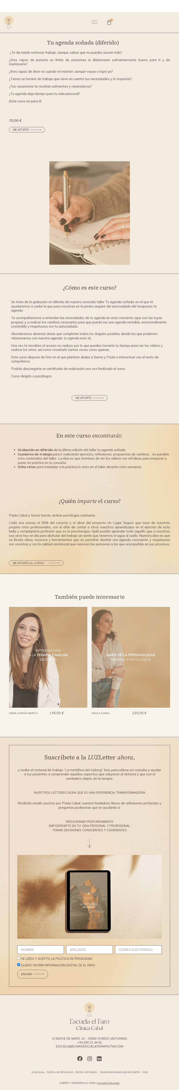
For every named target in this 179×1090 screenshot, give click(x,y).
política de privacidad (73, 959)
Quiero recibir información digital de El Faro (58, 965)
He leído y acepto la (56, 959)
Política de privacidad (60, 1072)
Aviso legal (38, 1072)
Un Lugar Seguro (120, 523)
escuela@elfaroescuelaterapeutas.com (89, 1046)
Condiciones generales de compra (120, 1072)
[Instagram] (89, 1058)
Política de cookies (86, 1072)
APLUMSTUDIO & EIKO (108, 1083)
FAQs (145, 1072)
